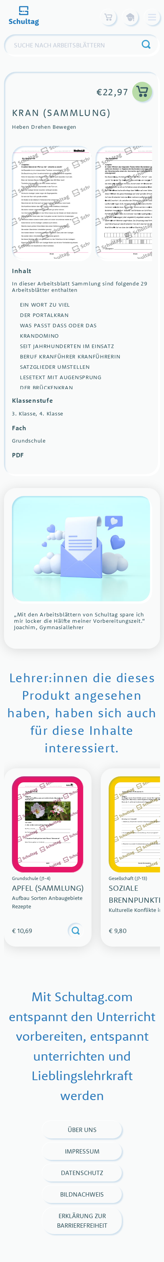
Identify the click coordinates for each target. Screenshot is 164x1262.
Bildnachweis (82, 1194)
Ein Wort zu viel (45, 304)
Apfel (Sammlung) (48, 888)
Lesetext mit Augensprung (61, 377)
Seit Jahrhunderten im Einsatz (67, 346)
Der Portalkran (44, 315)
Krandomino (39, 335)
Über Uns (82, 1130)
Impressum (82, 1151)
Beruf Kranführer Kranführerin (70, 356)
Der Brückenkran (46, 387)
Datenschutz (82, 1173)
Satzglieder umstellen (55, 366)
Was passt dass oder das (58, 325)
